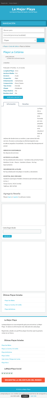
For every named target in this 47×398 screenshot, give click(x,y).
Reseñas (25, 104)
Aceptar (25, 396)
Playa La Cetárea (13, 52)
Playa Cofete (6, 355)
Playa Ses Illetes (10, 300)
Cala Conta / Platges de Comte (11, 359)
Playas (6, 46)
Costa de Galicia (14, 46)
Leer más (33, 396)
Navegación (9, 23)
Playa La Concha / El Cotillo (13, 305)
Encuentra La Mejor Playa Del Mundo (23, 380)
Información (11, 104)
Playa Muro (5, 362)
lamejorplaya (9, 56)
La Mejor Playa (23, 9)
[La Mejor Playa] (1, 46)
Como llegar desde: (9, 228)
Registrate (4, 3)
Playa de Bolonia (10, 309)
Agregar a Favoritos (14, 97)
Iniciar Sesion (13, 3)
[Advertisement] (18, 17)
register (15, 197)
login (9, 197)
